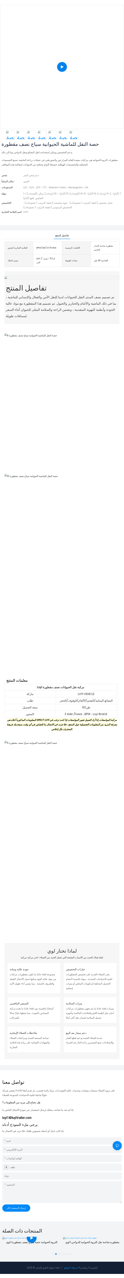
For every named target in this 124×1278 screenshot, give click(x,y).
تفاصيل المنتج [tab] (62, 235)
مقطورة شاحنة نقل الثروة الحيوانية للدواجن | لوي (92, 1242)
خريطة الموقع (71, 1267)
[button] (53, 1254)
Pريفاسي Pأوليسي (88, 1267)
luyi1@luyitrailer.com (17, 1118)
